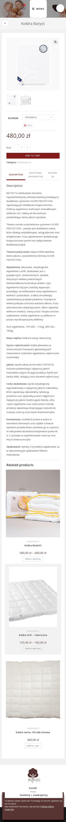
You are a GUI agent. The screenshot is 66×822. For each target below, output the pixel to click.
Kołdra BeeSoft (33, 545)
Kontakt (33, 788)
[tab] (15, 175)
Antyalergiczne (24, 162)
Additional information (35, 175)
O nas (33, 792)
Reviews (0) (52, 175)
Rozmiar (13, 118)
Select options (33, 558)
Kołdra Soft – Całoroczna (33, 635)
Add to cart (32, 155)
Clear (29, 125)
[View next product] (5, 23)
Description (16, 174)
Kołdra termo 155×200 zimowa (33, 732)
